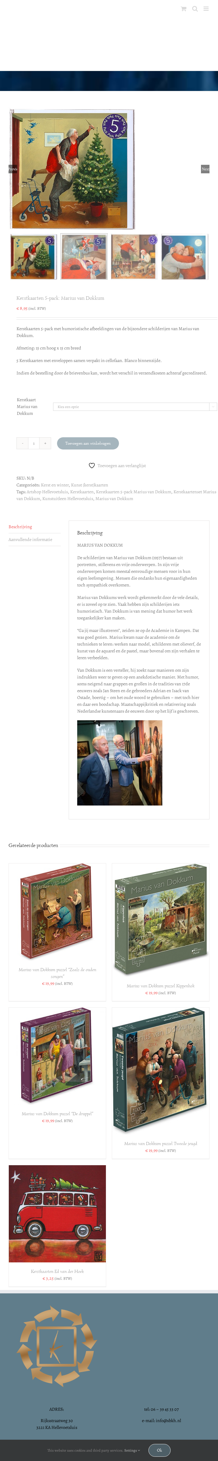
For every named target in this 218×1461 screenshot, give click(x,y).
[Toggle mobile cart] (183, 9)
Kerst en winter (55, 485)
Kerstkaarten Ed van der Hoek (57, 1271)
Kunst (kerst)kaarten (89, 485)
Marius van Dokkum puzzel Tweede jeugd (160, 1143)
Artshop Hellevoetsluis (47, 492)
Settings (131, 1450)
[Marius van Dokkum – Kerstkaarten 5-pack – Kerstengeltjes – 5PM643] (109, 169)
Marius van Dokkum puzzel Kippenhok (160, 986)
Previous (13, 169)
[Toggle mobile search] (195, 9)
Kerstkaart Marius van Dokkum (27, 407)
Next (205, 169)
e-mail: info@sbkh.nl (161, 1421)
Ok (159, 1450)
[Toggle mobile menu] (206, 9)
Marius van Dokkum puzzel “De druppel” (57, 1114)
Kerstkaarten (82, 492)
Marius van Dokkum (114, 499)
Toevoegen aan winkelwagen (88, 443)
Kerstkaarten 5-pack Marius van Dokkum (133, 492)
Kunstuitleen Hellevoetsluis (67, 499)
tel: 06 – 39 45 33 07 (161, 1409)
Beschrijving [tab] (20, 527)
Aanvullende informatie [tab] (30, 539)
